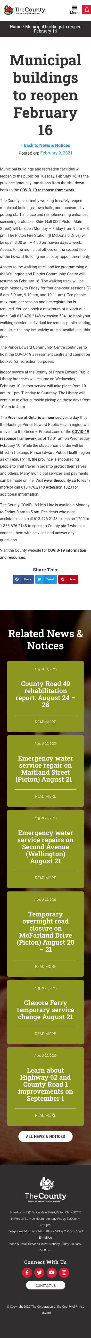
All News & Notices (45, 1136)
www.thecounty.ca (60, 480)
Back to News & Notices (47, 145)
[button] (23, 579)
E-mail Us (45, 1237)
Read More (45, 722)
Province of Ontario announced (35, 417)
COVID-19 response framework (47, 190)
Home (16, 26)
